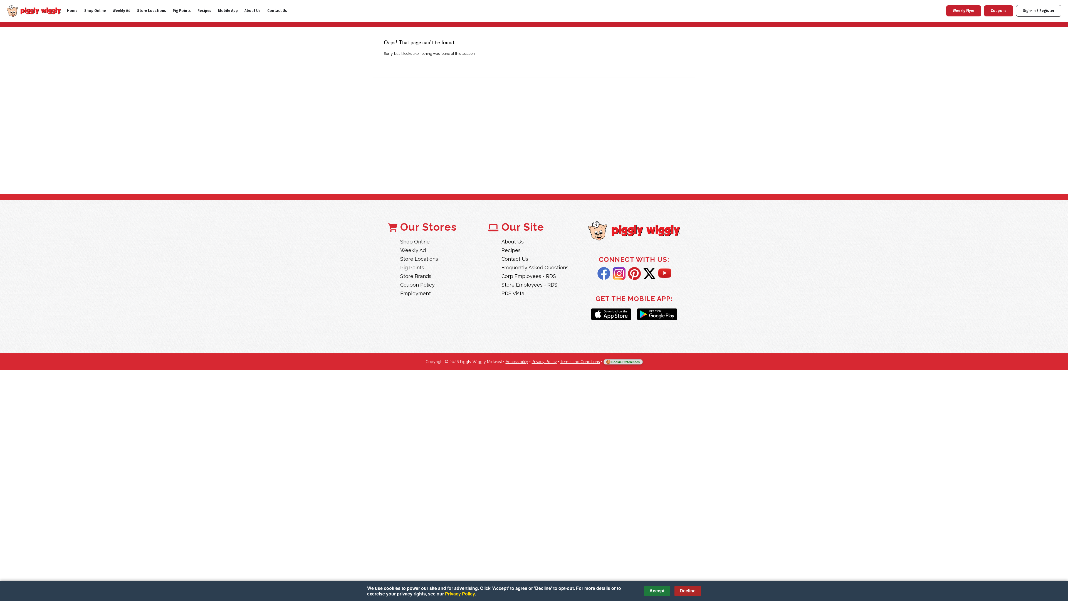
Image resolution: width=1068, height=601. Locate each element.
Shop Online (95, 10)
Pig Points (182, 10)
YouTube (664, 273)
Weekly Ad (121, 10)
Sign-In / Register (1038, 10)
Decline (688, 590)
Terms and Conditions (580, 361)
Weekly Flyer (964, 10)
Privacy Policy (544, 361)
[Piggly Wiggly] (634, 231)
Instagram (619, 273)
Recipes (204, 10)
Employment (415, 293)
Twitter (649, 273)
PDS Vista (512, 293)
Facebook (603, 273)
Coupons (999, 10)
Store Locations (151, 10)
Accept (656, 590)
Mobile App (228, 10)
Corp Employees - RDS (528, 276)
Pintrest (634, 273)
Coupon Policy (417, 285)
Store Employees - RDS (529, 285)
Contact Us (277, 10)
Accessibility (517, 361)
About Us (252, 10)
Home (72, 10)
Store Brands (415, 276)
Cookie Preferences (625, 362)
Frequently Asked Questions (534, 267)
